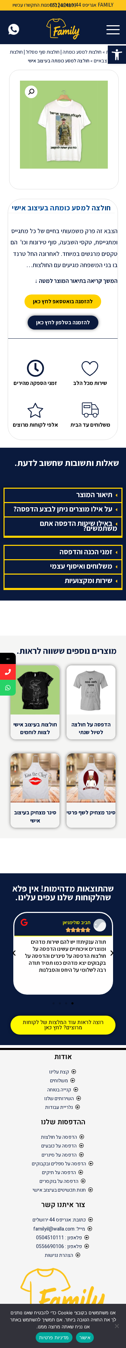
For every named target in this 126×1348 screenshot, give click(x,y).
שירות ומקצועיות (88, 580)
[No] (117, 1325)
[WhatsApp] (8, 688)
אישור (84, 1337)
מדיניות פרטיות (54, 1337)
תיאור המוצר (94, 494)
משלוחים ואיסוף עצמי (81, 566)
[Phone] (8, 672)
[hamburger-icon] (114, 30)
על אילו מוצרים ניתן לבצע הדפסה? (62, 509)
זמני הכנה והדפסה (85, 551)
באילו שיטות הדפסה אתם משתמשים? (78, 526)
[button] (117, 55)
